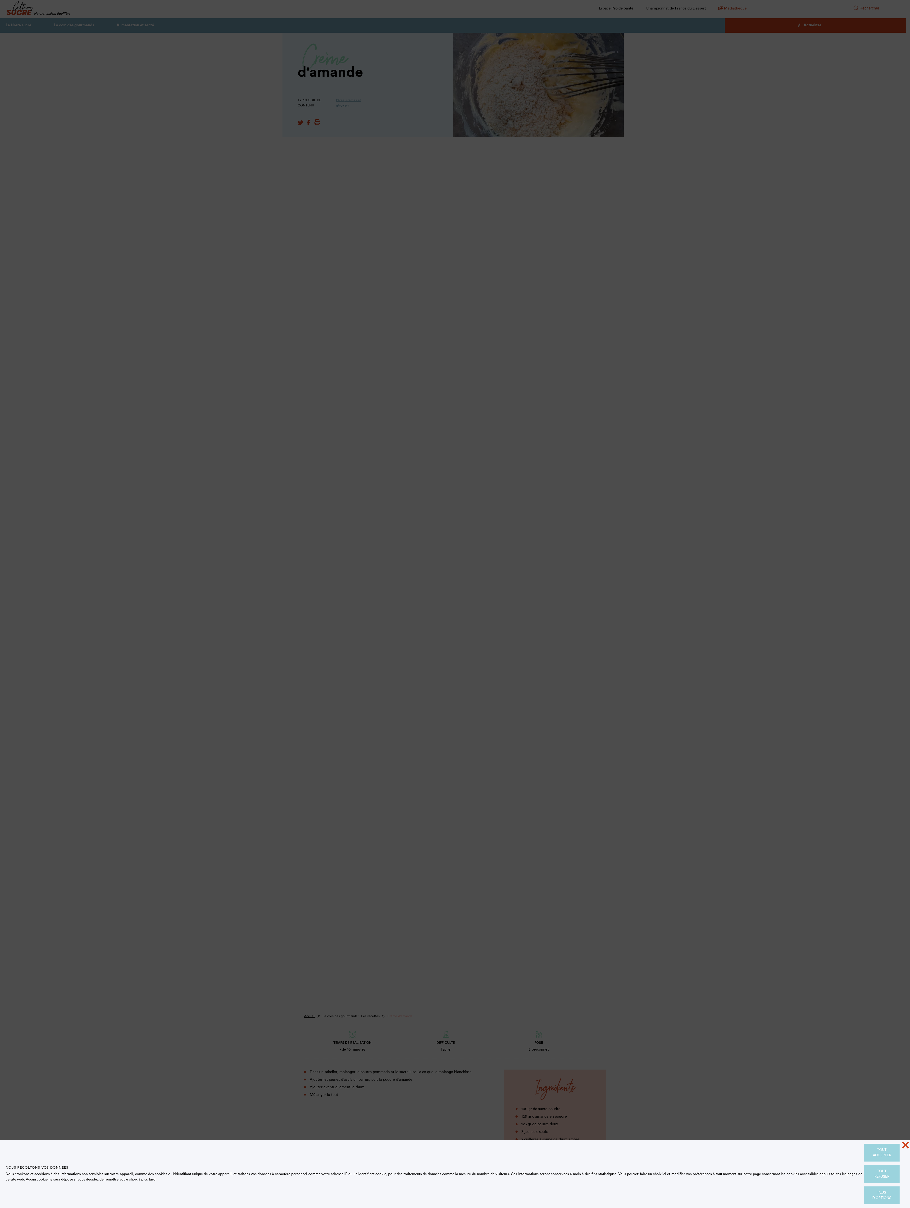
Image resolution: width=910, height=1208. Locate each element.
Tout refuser (881, 1173)
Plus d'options (881, 1195)
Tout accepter (882, 1152)
